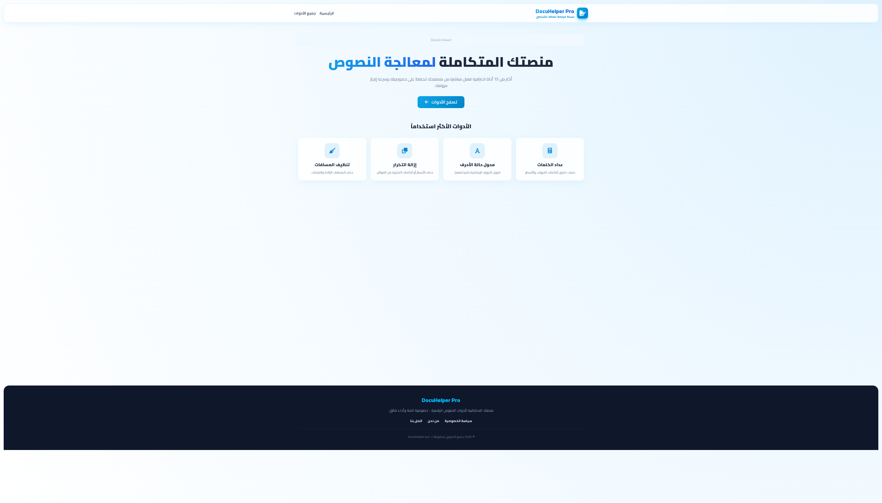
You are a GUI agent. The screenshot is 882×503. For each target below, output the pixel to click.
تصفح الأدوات (443, 102)
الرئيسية (326, 13)
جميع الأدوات (305, 13)
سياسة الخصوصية (458, 421)
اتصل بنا (416, 421)
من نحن (433, 421)
